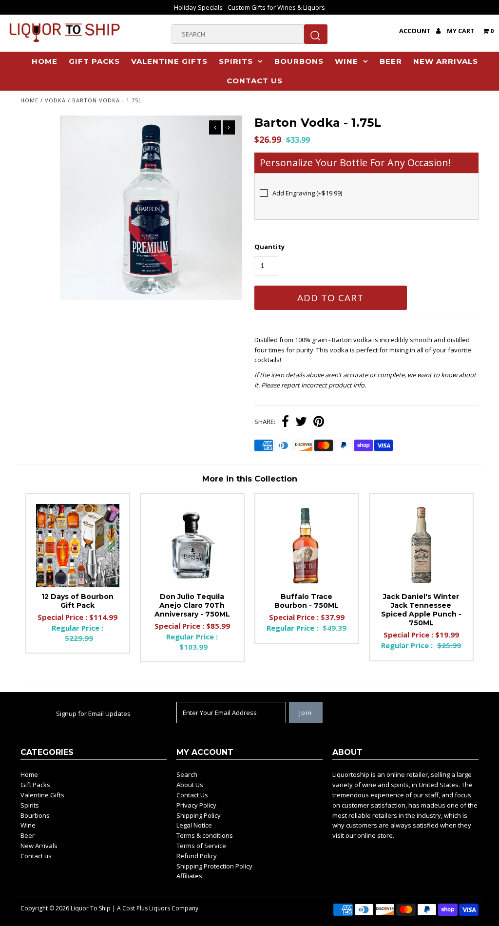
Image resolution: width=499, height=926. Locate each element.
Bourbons (299, 61)
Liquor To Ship (91, 908)
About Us (189, 784)
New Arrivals (445, 61)
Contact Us (192, 795)
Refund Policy (196, 855)
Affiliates (189, 875)
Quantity (269, 246)
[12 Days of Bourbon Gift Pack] (77, 545)
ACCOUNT (415, 30)
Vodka (55, 100)
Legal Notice (194, 825)
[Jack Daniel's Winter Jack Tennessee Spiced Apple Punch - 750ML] (421, 545)
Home (45, 61)
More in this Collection (249, 478)
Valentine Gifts (169, 61)
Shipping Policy (198, 815)
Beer (391, 61)
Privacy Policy (196, 805)
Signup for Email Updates (93, 713)
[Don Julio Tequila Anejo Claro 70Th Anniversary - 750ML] (192, 545)
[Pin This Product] (318, 422)
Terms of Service (201, 845)
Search (186, 774)
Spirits (236, 61)
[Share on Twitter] (301, 422)
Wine (346, 61)
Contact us (255, 80)
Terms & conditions (204, 835)
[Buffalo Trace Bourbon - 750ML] (306, 545)
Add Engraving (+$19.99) (307, 193)
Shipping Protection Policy (214, 866)
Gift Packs (94, 61)
